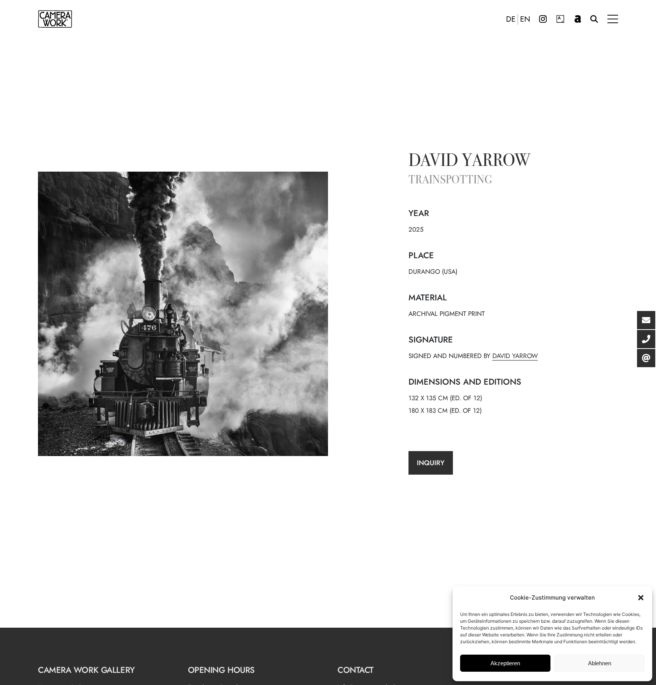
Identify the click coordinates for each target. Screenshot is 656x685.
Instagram (543, 19)
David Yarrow (469, 161)
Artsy (560, 19)
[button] (641, 597)
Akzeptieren (505, 663)
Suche (594, 19)
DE (511, 19)
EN (525, 19)
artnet (578, 19)
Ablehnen (599, 663)
